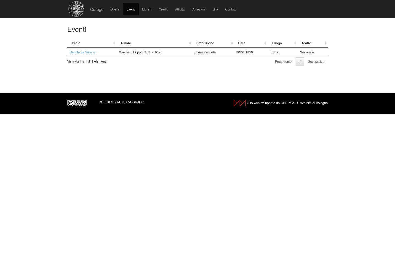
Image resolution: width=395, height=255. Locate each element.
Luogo (277, 43)
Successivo (316, 61)
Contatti (230, 9)
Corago (97, 9)
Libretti (147, 9)
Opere (115, 9)
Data (241, 43)
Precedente (283, 61)
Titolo (75, 43)
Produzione (205, 43)
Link (215, 9)
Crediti (163, 9)
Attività (180, 9)
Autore (125, 43)
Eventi (130, 9)
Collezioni (199, 9)
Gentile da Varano (82, 52)
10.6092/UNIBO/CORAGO (125, 102)
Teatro (306, 43)
